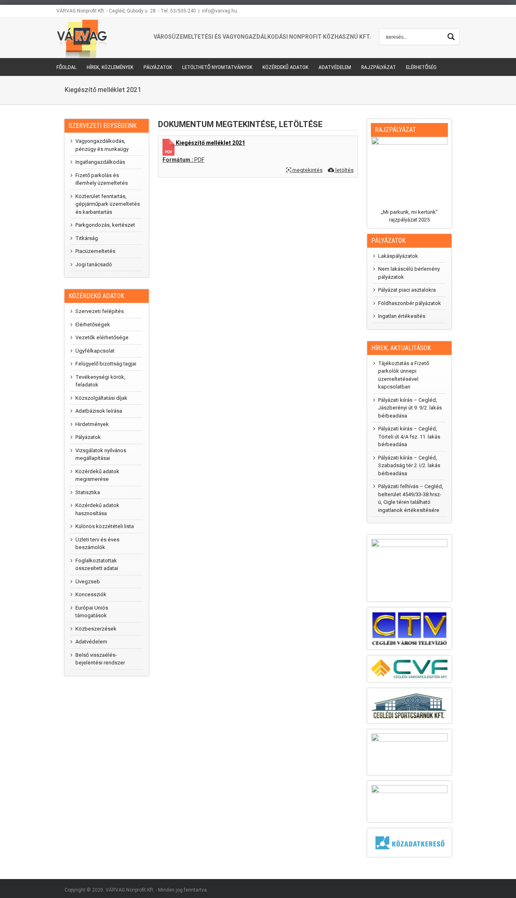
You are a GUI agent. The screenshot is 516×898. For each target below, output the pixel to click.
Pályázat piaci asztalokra (407, 290)
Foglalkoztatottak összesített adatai (96, 565)
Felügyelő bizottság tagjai (105, 364)
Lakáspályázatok (398, 256)
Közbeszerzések (96, 629)
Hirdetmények (92, 424)
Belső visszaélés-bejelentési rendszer (100, 659)
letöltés (344, 170)
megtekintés (306, 170)
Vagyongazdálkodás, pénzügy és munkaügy (102, 145)
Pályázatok (88, 437)
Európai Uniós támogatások (91, 612)
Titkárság (86, 238)
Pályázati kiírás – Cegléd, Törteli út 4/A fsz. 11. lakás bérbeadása (409, 436)
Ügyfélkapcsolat (94, 351)
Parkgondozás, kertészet (105, 225)
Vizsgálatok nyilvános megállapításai (100, 454)
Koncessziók (90, 594)
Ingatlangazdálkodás (100, 162)
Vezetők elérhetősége (102, 337)
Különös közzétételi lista (104, 526)
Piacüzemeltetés (95, 251)
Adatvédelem (91, 642)
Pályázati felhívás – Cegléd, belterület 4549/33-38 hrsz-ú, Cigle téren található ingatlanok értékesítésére (410, 498)
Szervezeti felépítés (99, 311)
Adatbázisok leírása (98, 411)
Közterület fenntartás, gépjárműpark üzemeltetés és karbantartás (107, 204)
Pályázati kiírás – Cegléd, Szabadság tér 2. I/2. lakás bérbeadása (409, 465)
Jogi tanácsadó (93, 264)
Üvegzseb (87, 581)
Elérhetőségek (92, 325)
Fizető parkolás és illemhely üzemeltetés (101, 179)
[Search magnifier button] (451, 36)
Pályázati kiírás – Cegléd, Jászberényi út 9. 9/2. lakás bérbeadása (410, 408)
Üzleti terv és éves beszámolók (97, 544)
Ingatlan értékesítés (401, 316)
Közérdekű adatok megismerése (97, 475)
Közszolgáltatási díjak (101, 398)
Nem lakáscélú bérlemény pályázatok (409, 273)
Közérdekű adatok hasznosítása (97, 509)
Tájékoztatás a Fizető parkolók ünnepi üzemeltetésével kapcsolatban (403, 375)
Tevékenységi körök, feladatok (100, 381)
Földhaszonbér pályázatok (409, 303)
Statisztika (87, 492)
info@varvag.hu (219, 11)
